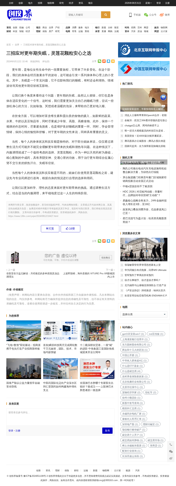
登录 (158, 3)
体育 (97, 31)
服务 (80, 27)
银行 (97, 27)
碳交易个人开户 (132, 435)
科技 (15, 31)
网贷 (146, 27)
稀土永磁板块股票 (133, 445)
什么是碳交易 (131, 371)
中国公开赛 (130, 355)
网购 (110, 31)
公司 (28, 27)
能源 (128, 470)
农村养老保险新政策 (135, 376)
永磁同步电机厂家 (133, 413)
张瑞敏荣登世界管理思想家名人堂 (143, 264)
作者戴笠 (18, 289)
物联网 (50, 3)
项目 (90, 3)
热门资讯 (127, 83)
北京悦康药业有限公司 (136, 381)
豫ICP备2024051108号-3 (35, 476)
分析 (11, 3)
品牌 (68, 27)
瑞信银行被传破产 (133, 429)
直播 (104, 31)
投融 (21, 27)
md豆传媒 (156, 334)
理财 (38, 31)
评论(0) (45, 61)
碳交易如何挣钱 (132, 440)
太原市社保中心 (132, 387)
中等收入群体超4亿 (134, 360)
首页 (8, 44)
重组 (87, 31)
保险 (44, 31)
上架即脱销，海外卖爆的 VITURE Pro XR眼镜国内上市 (89, 275)
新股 (104, 27)
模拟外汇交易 (131, 408)
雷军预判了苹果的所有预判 (139, 275)
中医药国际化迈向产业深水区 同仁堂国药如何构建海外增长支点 (60, 386)
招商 (40, 3)
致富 (116, 27)
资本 (127, 31)
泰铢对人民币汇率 (133, 419)
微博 (167, 14)
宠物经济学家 (131, 392)
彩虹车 (150, 392)
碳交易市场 (155, 440)
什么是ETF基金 (132, 365)
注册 (167, 3)
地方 (30, 3)
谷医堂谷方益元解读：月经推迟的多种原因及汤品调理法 (32, 275)
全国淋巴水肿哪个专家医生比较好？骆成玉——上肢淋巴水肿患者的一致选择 (96, 386)
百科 (140, 27)
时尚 (127, 27)
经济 (71, 3)
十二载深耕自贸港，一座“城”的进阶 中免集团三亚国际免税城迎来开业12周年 (97, 349)
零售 (74, 31)
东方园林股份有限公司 (136, 344)
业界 (51, 27)
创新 (21, 3)
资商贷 (155, 445)
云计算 (164, 31)
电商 (68, 31)
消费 (74, 27)
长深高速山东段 (132, 456)
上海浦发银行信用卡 (135, 339)
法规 (116, 31)
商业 (44, 27)
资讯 (81, 3)
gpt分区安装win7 (133, 334)
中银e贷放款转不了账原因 (137, 186)
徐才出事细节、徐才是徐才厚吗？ (143, 280)
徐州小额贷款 (131, 397)
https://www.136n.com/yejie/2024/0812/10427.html (33, 216)
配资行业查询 (131, 450)
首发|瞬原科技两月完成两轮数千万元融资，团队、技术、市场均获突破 (60, 349)
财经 (9, 31)
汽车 (133, 31)
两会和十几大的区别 (135, 350)
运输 (80, 31)
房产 (51, 31)
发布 (107, 430)
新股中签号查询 (132, 403)
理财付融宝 (151, 424)
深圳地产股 (130, 424)
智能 (21, 31)
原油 (140, 31)
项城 (146, 31)
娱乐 (156, 27)
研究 (61, 3)
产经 (57, 27)
